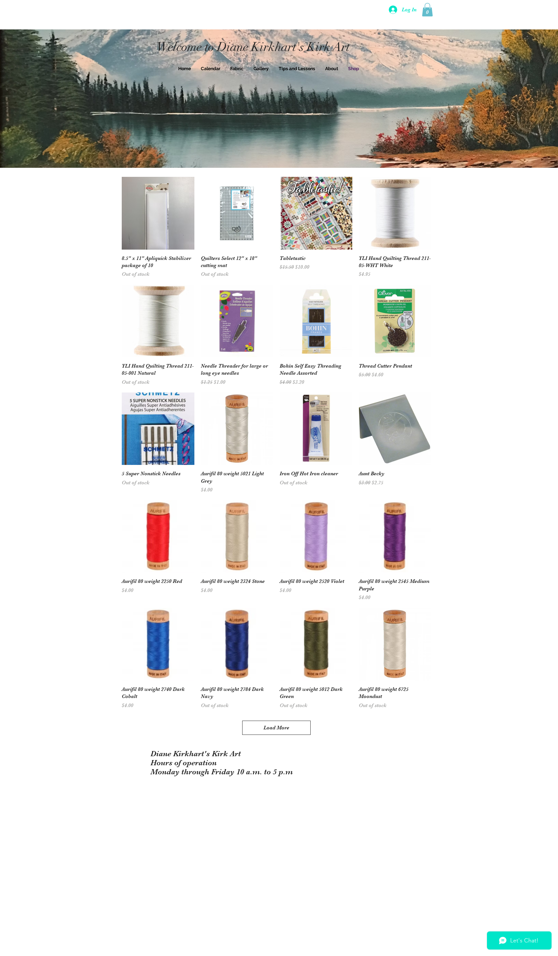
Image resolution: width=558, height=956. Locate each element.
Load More (276, 728)
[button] (427, 9)
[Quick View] (158, 213)
